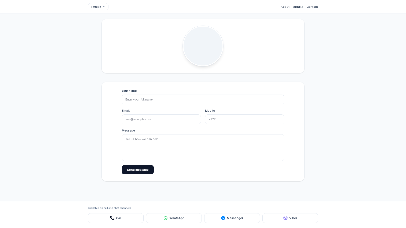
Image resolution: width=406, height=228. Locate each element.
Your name (129, 91)
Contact (312, 7)
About (285, 7)
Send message (138, 170)
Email (126, 111)
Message (128, 130)
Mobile (210, 111)
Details (298, 7)
